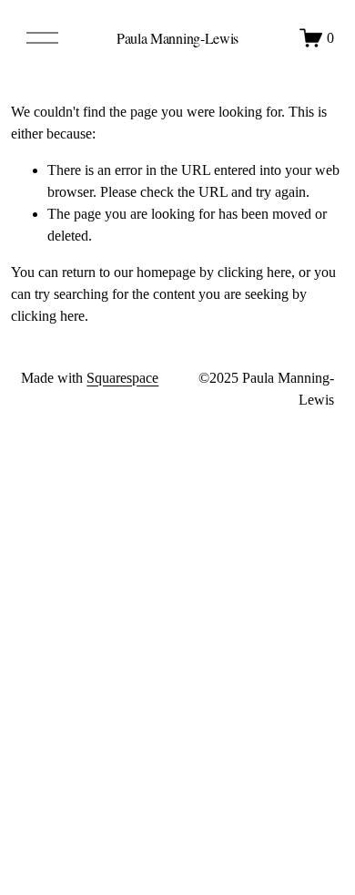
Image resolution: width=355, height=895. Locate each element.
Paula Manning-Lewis (177, 37)
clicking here (254, 272)
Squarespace (122, 378)
